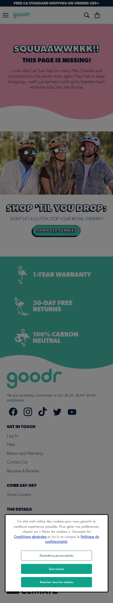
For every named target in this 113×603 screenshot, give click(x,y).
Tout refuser (56, 569)
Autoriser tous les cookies (57, 582)
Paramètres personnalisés (57, 555)
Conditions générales (30, 537)
